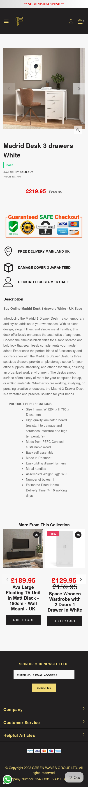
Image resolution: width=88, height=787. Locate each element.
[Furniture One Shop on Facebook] (31, 759)
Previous (7, 579)
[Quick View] (36, 534)
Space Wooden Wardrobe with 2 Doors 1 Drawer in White (65, 601)
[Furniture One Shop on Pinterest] (57, 759)
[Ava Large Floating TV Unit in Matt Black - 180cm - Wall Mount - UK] (23, 552)
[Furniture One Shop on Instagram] (48, 759)
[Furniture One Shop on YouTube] (40, 759)
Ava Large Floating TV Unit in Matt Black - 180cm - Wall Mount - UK (23, 597)
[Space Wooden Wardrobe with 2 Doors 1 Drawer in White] (65, 552)
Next (81, 579)
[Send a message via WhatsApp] (7, 779)
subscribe (44, 687)
